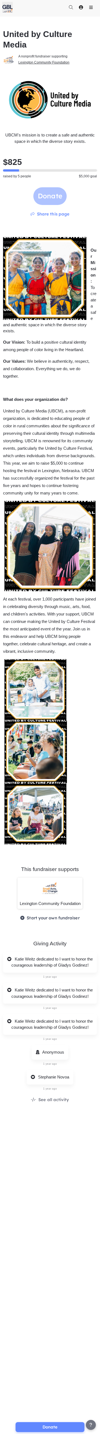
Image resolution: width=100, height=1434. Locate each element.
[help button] (91, 1425)
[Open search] (71, 7)
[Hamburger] (91, 7)
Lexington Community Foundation (43, 62)
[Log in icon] (81, 7)
